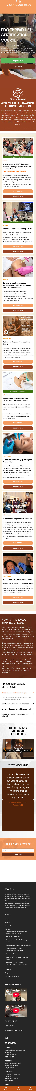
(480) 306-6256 (10, 1057)
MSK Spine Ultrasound (13, 936)
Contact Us (8, 926)
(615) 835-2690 (9, 1068)
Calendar (8, 969)
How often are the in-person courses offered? (15, 715)
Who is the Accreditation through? (14, 693)
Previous (4, 54)
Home (6, 919)
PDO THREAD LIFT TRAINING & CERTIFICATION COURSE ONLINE (16, 964)
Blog (6, 973)
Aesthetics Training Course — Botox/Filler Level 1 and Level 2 (15, 949)
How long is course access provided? (15, 704)
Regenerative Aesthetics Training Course (18, 945)
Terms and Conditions (12, 976)
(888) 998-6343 (25, 5)
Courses (7, 929)
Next (31, 54)
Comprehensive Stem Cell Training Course (16, 941)
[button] (18, 692)
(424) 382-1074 (9, 1081)
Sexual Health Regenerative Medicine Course (17, 958)
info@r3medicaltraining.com (14, 1030)
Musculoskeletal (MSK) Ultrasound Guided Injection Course (16, 932)
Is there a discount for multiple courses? (16, 709)
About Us (7, 922)
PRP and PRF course (12, 954)
